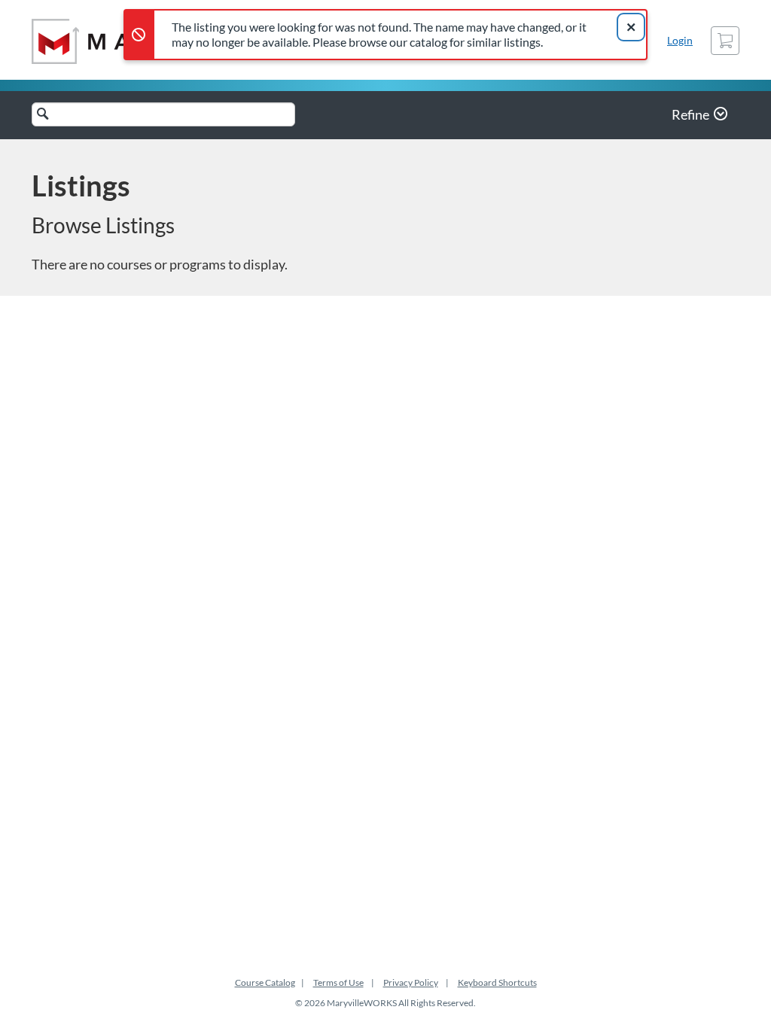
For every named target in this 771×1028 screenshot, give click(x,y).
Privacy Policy (410, 982)
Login (680, 40)
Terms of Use (338, 982)
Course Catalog (265, 982)
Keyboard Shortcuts (497, 982)
